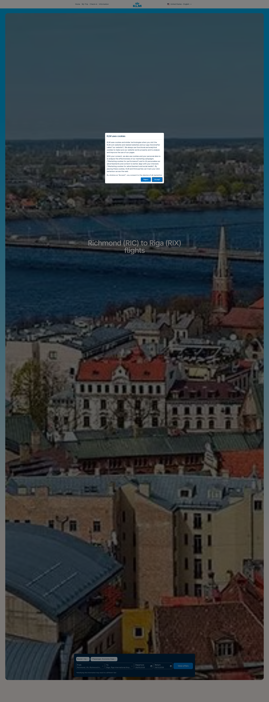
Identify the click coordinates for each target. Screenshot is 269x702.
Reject (145, 179)
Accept (157, 179)
